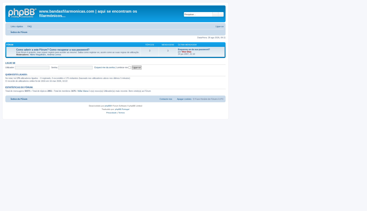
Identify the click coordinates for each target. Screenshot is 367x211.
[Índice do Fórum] (22, 12)
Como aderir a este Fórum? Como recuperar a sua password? (52, 49)
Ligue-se (10, 63)
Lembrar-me (122, 67)
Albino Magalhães (38, 54)
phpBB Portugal (122, 109)
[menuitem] (28, 26)
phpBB (108, 106)
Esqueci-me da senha (104, 67)
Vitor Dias (186, 52)
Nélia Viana (83, 91)
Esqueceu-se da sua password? (194, 49)
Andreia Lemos (54, 54)
